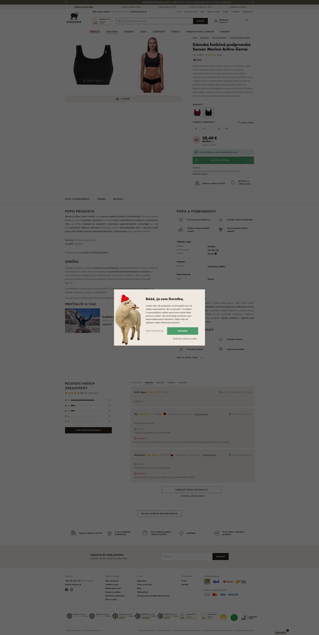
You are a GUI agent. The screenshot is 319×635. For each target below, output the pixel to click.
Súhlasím (182, 331)
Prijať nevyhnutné (154, 331)
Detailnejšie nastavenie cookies (185, 338)
